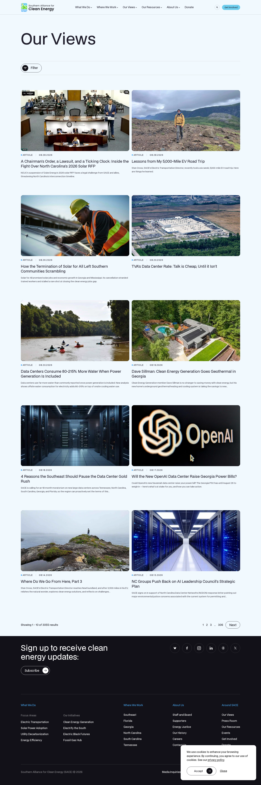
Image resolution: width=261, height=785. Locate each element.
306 (220, 625)
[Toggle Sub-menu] (91, 7)
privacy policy (216, 760)
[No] (223, 771)
